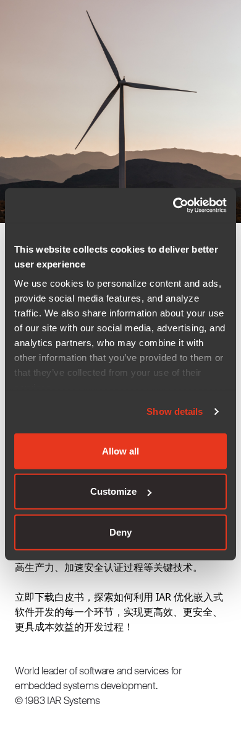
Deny (120, 531)
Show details (174, 411)
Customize (113, 491)
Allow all (120, 450)
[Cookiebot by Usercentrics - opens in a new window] (173, 206)
